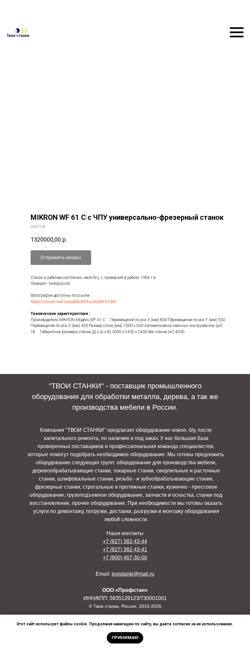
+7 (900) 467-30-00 (125, 557)
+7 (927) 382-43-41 (125, 549)
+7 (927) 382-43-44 (125, 541)
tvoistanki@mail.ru (133, 574)
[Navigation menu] (236, 32)
